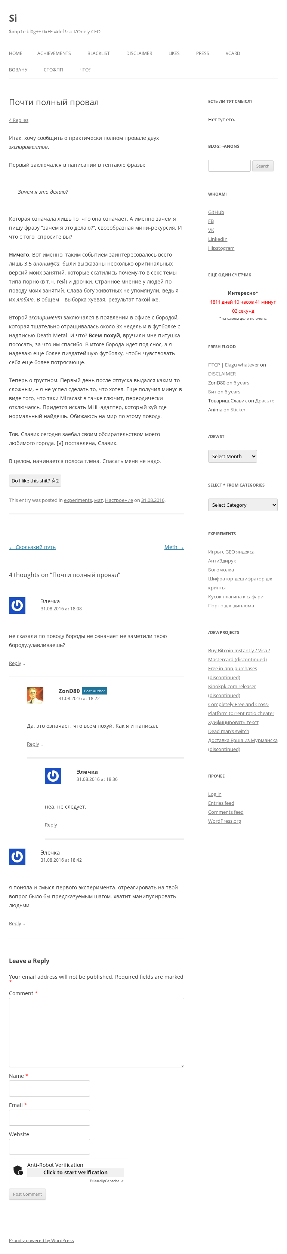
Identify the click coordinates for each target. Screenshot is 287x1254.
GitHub (216, 212)
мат (98, 500)
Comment (23, 993)
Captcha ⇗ (107, 1180)
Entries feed (221, 803)
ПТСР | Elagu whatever (233, 364)
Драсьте (264, 400)
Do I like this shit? (35, 480)
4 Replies (18, 120)
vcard (233, 53)
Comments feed (226, 812)
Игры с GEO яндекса (231, 551)
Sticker (238, 409)
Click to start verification (75, 1172)
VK (211, 230)
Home (15, 53)
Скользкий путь (32, 547)
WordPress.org (224, 821)
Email (18, 1105)
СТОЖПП (53, 70)
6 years (241, 382)
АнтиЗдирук (222, 560)
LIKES (174, 53)
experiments (78, 500)
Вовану (18, 70)
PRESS (202, 53)
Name (18, 1075)
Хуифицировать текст (233, 722)
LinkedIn (218, 239)
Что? (85, 70)
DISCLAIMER (139, 53)
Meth (174, 547)
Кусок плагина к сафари (235, 596)
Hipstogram (221, 248)
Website (19, 1134)
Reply (15, 663)
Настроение (119, 500)
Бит (212, 391)
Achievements (54, 53)
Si (13, 18)
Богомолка (221, 569)
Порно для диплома (231, 605)
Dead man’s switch (228, 731)
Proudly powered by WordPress (41, 1240)
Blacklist (98, 53)
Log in (215, 794)
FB (211, 221)
